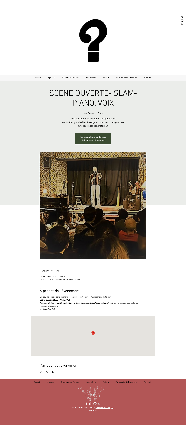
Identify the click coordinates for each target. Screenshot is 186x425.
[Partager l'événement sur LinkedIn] (53, 372)
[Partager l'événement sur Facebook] (41, 372)
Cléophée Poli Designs (104, 408)
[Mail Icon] (182, 24)
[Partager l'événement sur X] (47, 372)
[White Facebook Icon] (86, 404)
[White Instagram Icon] (90, 404)
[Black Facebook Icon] (182, 14)
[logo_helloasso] (182, 20)
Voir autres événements (93, 140)
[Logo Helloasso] (95, 404)
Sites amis (93, 410)
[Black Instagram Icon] (182, 17)
